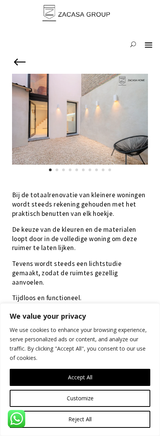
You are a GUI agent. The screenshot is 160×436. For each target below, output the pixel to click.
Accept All (80, 377)
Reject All (80, 419)
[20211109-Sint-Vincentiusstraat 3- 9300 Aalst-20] (80, 164)
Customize (80, 398)
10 (109, 169)
